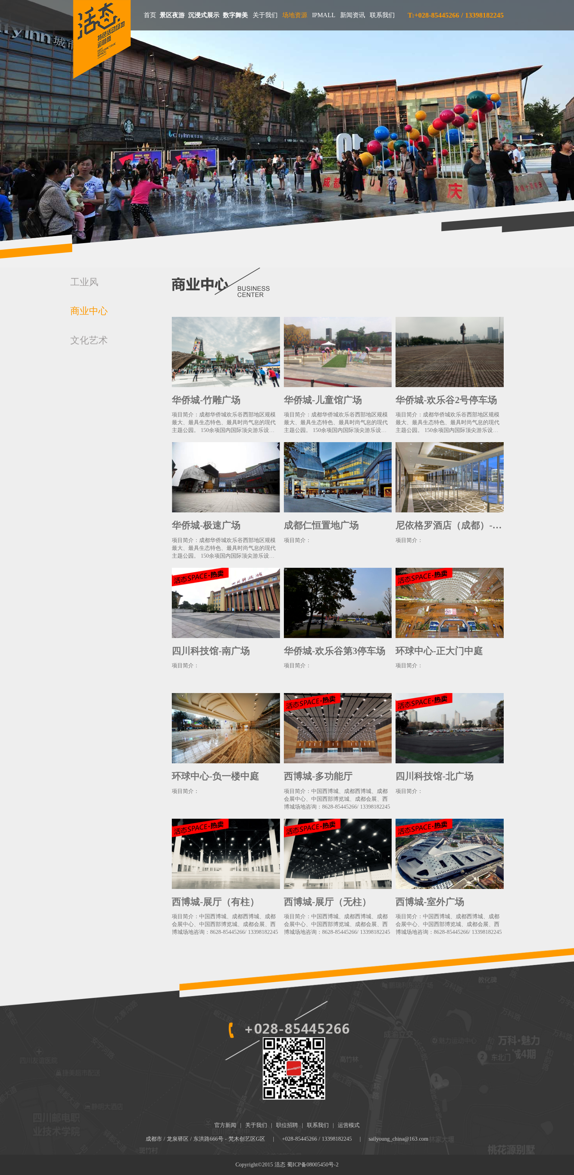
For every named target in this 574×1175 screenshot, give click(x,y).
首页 (150, 15)
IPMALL (323, 15)
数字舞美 (235, 15)
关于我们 (265, 15)
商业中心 (89, 311)
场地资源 (294, 15)
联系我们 (382, 15)
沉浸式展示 (203, 15)
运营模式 (349, 1125)
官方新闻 (225, 1125)
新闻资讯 (352, 15)
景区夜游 (172, 15)
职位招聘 (287, 1125)
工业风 (84, 282)
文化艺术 (89, 340)
